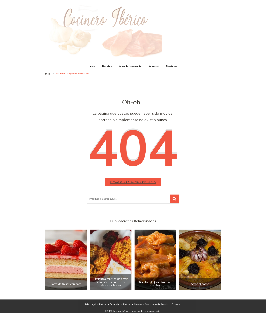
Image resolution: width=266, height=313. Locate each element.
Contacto (171, 66)
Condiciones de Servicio (156, 304)
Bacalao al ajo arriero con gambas (155, 284)
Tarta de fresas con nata (66, 284)
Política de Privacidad (109, 304)
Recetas (107, 66)
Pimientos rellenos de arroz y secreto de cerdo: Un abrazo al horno (111, 282)
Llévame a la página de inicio (133, 182)
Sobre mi (154, 66)
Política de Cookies (132, 304)
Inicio (92, 66)
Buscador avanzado (130, 66)
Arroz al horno (200, 284)
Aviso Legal (90, 304)
